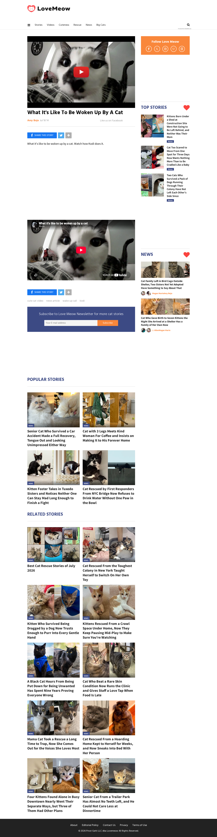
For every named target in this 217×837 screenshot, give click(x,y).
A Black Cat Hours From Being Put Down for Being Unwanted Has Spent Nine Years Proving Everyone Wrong (51, 688)
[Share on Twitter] (61, 135)
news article (53, 301)
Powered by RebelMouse (184, 29)
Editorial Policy (90, 825)
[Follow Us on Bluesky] (174, 49)
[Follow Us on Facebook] (149, 49)
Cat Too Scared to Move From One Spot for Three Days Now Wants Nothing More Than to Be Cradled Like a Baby (178, 156)
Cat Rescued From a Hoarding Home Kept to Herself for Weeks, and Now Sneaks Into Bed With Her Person (108, 746)
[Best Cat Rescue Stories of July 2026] (53, 544)
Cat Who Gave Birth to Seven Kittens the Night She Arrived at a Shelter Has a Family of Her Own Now (164, 321)
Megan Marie (158, 293)
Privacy (124, 825)
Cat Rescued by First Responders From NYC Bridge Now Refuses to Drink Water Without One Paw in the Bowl (108, 496)
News (89, 25)
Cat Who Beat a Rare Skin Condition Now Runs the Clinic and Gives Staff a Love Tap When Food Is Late (108, 688)
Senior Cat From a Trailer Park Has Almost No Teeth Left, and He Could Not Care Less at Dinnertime (108, 803)
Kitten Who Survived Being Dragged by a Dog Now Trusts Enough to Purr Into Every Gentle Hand (53, 630)
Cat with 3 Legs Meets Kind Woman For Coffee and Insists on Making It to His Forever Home (108, 436)
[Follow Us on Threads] (182, 49)
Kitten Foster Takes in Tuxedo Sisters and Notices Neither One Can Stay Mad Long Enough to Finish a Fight (52, 496)
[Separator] (68, 135)
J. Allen (155, 330)
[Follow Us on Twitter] (157, 49)
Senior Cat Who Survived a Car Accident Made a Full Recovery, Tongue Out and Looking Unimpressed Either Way (51, 438)
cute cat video (35, 301)
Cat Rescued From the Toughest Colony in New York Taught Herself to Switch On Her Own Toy (107, 572)
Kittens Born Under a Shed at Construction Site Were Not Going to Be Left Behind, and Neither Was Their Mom (178, 127)
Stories (38, 25)
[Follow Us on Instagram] (165, 49)
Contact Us (109, 825)
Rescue (77, 25)
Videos (50, 25)
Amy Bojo (33, 120)
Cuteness (64, 25)
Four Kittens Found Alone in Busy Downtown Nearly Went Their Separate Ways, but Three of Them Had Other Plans (53, 803)
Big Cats (101, 25)
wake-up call (70, 301)
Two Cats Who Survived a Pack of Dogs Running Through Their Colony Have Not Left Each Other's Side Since (177, 185)
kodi (82, 301)
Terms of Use (139, 825)
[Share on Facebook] (42, 135)
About (74, 825)
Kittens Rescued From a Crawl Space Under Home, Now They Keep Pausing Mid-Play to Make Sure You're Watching (107, 630)
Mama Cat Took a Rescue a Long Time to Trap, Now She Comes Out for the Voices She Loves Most (53, 743)
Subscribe (108, 323)
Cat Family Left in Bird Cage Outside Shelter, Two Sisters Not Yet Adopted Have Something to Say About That (162, 284)
